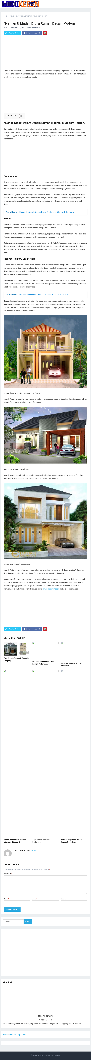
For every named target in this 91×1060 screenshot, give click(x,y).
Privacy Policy (14, 1035)
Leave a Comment (34, 28)
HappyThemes (55, 1055)
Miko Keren (39, 1055)
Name (6, 899)
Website (63, 899)
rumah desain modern (51, 589)
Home (5, 16)
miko (5, 28)
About (5, 1035)
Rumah (12, 16)
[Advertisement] (45, 53)
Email (34, 899)
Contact (25, 1035)
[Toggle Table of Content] (20, 116)
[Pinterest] (45, 33)
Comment (8, 874)
